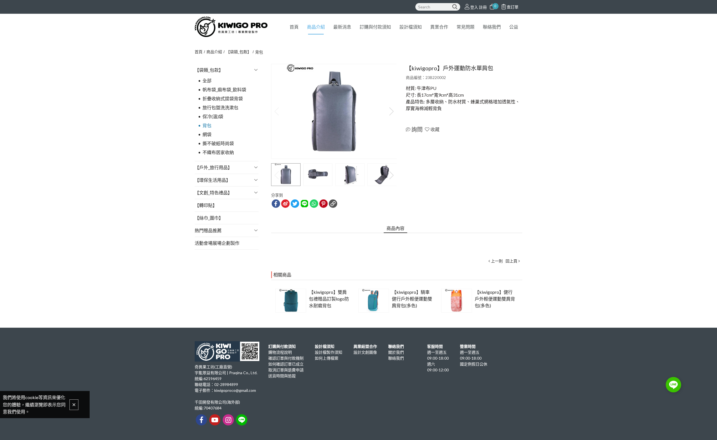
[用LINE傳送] (304, 203)
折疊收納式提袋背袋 (222, 98)
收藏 (434, 129)
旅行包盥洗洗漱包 (220, 107)
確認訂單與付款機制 (286, 358)
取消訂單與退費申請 (286, 369)
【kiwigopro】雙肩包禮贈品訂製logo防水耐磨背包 (329, 298)
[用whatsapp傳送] (314, 203)
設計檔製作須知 (328, 352)
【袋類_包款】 (238, 51)
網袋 (206, 134)
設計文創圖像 (365, 352)
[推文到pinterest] (323, 203)
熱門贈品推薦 (208, 230)
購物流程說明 (280, 352)
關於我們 (396, 352)
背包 (259, 52)
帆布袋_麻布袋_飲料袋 (224, 89)
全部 (206, 80)
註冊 (483, 7)
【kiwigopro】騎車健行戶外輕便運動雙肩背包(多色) (412, 298)
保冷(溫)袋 (212, 116)
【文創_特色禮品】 (213, 192)
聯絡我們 (396, 358)
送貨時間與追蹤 (282, 375)
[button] (391, 111)
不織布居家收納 (218, 152)
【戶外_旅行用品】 (213, 167)
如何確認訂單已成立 (286, 364)
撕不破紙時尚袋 (218, 143)
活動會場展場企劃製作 (217, 243)
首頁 (198, 51)
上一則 (497, 261)
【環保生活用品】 (213, 180)
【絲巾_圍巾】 (209, 217)
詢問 (417, 129)
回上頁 (511, 261)
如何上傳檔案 (326, 358)
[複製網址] (333, 203)
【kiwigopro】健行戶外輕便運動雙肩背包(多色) (495, 298)
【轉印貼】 (206, 205)
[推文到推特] (295, 203)
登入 (474, 7)
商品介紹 (214, 51)
